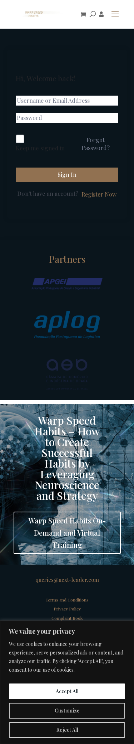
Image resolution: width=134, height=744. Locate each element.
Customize (67, 710)
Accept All (67, 691)
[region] (67, 682)
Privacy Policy (67, 609)
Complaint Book (67, 618)
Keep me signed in (40, 148)
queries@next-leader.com (67, 579)
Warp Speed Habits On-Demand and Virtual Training (67, 533)
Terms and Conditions (67, 600)
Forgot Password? (95, 143)
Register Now (98, 194)
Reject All (67, 729)
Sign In (67, 174)
